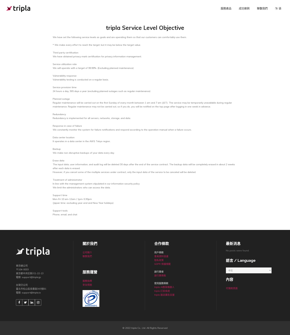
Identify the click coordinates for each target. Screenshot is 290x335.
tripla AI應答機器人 (164, 287)
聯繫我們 (87, 256)
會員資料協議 (161, 256)
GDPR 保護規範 (162, 263)
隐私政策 (159, 260)
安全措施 (87, 284)
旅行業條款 (160, 275)
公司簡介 (87, 252)
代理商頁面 (232, 288)
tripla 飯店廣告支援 (164, 294)
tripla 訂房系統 (162, 290)
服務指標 (87, 280)
